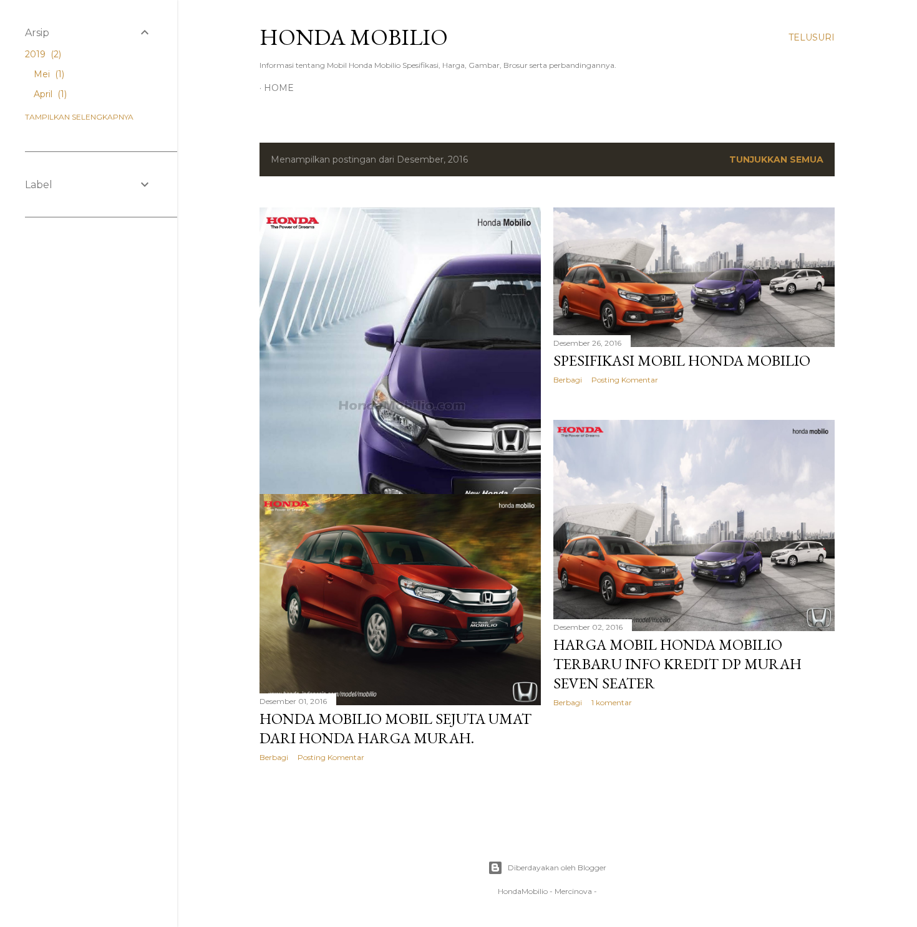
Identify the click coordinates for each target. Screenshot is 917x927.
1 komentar (611, 702)
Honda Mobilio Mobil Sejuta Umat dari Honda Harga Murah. (395, 728)
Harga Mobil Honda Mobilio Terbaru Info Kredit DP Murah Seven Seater (677, 664)
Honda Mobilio (354, 37)
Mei (48, 74)
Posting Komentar (624, 379)
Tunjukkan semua (776, 159)
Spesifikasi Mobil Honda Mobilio (681, 360)
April (49, 94)
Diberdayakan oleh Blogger (557, 867)
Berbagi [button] (567, 379)
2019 (42, 54)
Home (279, 87)
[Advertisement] (88, 429)
